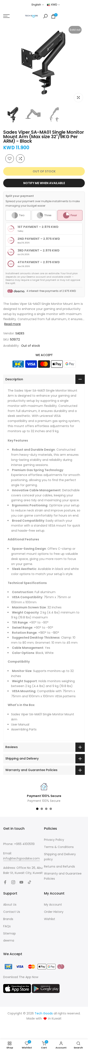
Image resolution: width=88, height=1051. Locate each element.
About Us (9, 904)
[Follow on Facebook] (5, 882)
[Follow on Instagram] (13, 882)
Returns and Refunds (59, 866)
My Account (53, 904)
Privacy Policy (54, 840)
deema (8, 940)
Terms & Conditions (59, 847)
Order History (53, 912)
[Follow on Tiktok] (29, 882)
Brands (8, 919)
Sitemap (9, 933)
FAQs (7, 926)
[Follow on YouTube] (21, 882)
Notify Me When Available (44, 183)
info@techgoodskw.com (21, 858)
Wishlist (49, 919)
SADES (19, 333)
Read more (12, 324)
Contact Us (11, 912)
